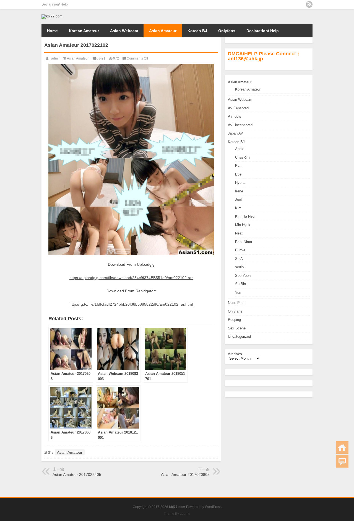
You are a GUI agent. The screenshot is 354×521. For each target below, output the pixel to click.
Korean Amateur (84, 31)
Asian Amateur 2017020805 (185, 474)
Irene (239, 191)
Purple (240, 250)
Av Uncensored (240, 125)
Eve (238, 174)
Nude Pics (236, 303)
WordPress (213, 507)
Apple (239, 149)
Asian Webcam (124, 31)
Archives (235, 354)
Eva (238, 166)
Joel (238, 199)
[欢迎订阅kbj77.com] (309, 4)
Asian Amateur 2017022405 (77, 474)
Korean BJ (197, 31)
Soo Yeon (243, 276)
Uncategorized (239, 336)
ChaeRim (242, 157)
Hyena (240, 182)
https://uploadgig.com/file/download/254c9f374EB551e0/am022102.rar (131, 277)
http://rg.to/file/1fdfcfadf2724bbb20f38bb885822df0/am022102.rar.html (131, 304)
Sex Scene (237, 328)
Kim (238, 208)
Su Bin (240, 284)
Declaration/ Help (54, 4)
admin (56, 58)
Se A (239, 259)
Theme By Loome (177, 513)
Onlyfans (226, 31)
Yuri (238, 292)
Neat (239, 233)
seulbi (239, 267)
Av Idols (234, 116)
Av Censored (238, 108)
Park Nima (243, 242)
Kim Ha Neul (245, 216)
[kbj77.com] (52, 16)
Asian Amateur (162, 31)
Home (52, 31)
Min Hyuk (242, 225)
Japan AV (235, 133)
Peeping (234, 320)
